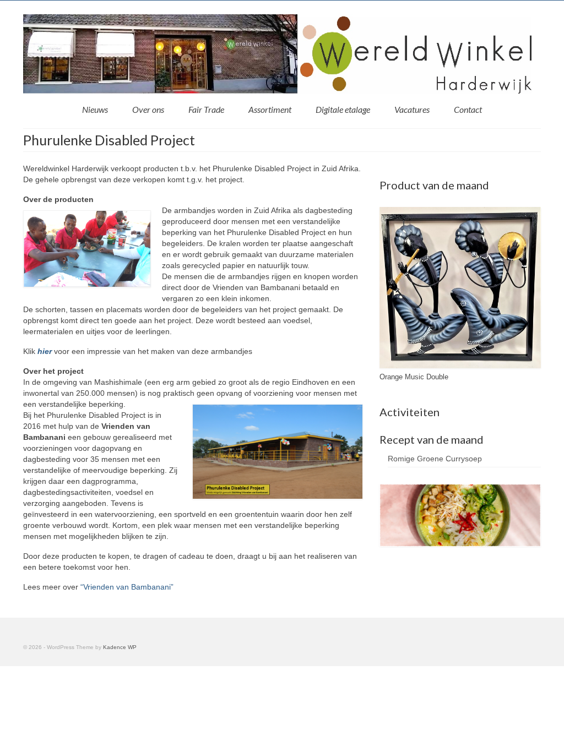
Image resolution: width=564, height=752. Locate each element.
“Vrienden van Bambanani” (126, 586)
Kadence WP (120, 647)
